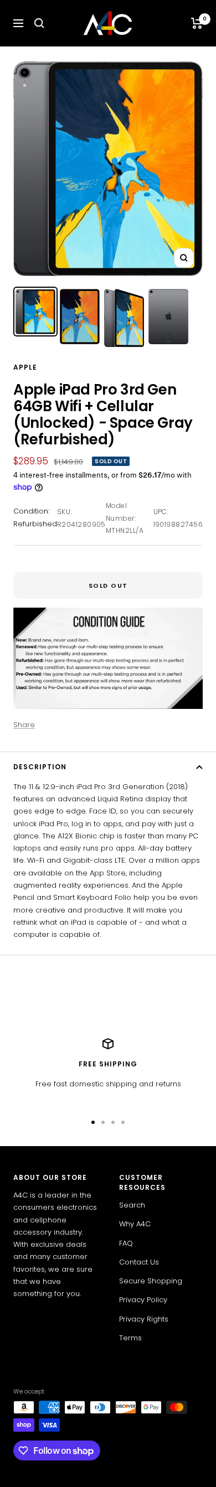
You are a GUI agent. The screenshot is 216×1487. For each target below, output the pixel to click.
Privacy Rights (143, 1319)
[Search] (39, 23)
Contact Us (139, 1262)
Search (132, 1205)
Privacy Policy (143, 1299)
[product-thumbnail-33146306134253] (124, 318)
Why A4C (135, 1224)
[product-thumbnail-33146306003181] (80, 316)
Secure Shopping (150, 1281)
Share (24, 724)
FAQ (126, 1243)
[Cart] (197, 23)
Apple (25, 367)
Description (39, 766)
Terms (130, 1338)
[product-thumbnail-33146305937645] (35, 311)
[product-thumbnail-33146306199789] (168, 316)
